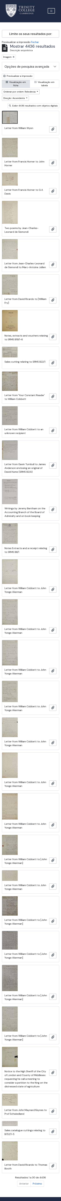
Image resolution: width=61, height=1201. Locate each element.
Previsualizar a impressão (19, 76)
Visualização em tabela (45, 84)
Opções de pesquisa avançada (27, 66)
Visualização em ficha (17, 84)
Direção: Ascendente (14, 98)
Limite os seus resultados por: (30, 34)
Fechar (35, 42)
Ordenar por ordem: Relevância (19, 91)
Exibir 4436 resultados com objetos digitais (35, 105)
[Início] (21, 11)
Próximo (37, 1183)
